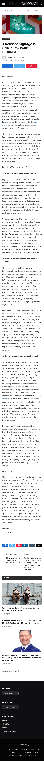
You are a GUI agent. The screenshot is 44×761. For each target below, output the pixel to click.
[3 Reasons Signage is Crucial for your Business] (22, 24)
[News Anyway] (23, 3)
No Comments (8, 60)
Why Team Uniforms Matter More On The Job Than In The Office (20, 609)
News (9, 749)
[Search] (40, 3)
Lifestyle (28, 752)
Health (36, 752)
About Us (5, 724)
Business (6, 39)
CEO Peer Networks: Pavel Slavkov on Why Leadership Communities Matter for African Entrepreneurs (22, 657)
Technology (35, 749)
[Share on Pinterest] (31, 66)
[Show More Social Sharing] (39, 66)
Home (4, 720)
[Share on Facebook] (7, 66)
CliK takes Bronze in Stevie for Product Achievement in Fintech (11, 560)
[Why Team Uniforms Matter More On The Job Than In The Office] (22, 594)
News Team (12, 57)
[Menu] (3, 3)
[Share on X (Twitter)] (19, 66)
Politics (20, 752)
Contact (5, 728)
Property (12, 752)
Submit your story (9, 731)
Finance (16, 749)
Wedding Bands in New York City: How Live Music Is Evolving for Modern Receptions (21, 621)
